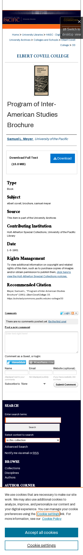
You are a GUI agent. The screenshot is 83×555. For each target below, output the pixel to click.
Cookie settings (48, 514)
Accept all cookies (41, 532)
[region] (41, 521)
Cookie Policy (51, 518)
